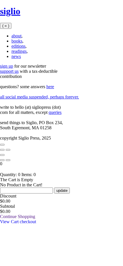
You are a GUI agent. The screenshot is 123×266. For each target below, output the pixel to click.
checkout (28, 221)
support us (9, 71)
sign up (6, 66)
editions (18, 46)
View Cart (10, 221)
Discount (8, 196)
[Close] (2, 145)
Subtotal (7, 206)
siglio (10, 11)
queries (55, 112)
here (50, 86)
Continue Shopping (17, 216)
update (62, 190)
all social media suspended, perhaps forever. (39, 96)
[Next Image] (2, 150)
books (16, 41)
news (16, 56)
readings (19, 51)
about (16, 35)
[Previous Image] (8, 150)
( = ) (5, 26)
